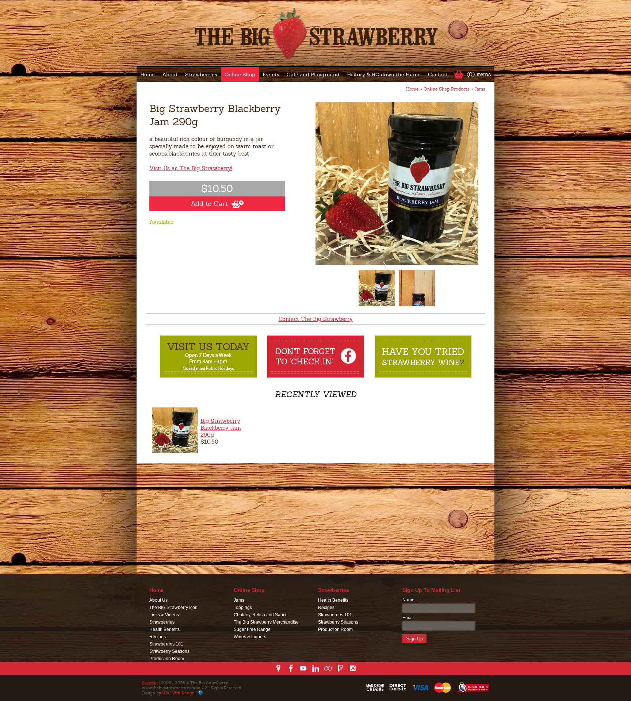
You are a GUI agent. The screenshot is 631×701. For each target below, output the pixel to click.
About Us (158, 600)
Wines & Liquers (250, 636)
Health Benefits (164, 629)
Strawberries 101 (166, 644)
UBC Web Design (178, 693)
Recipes (157, 636)
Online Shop (240, 74)
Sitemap (150, 682)
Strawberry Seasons (169, 651)
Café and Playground (313, 74)
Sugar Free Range (252, 629)
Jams (480, 89)
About (170, 74)
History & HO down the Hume (384, 74)
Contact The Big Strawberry (316, 318)
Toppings (243, 607)
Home (147, 74)
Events (271, 74)
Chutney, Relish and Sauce (261, 614)
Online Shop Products (447, 89)
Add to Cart (209, 203)
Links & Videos (164, 614)
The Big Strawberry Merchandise (266, 622)
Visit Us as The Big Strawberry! (190, 168)
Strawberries (201, 74)
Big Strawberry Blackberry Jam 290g (220, 427)
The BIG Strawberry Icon (173, 607)
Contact (438, 74)
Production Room (166, 658)
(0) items (479, 74)
